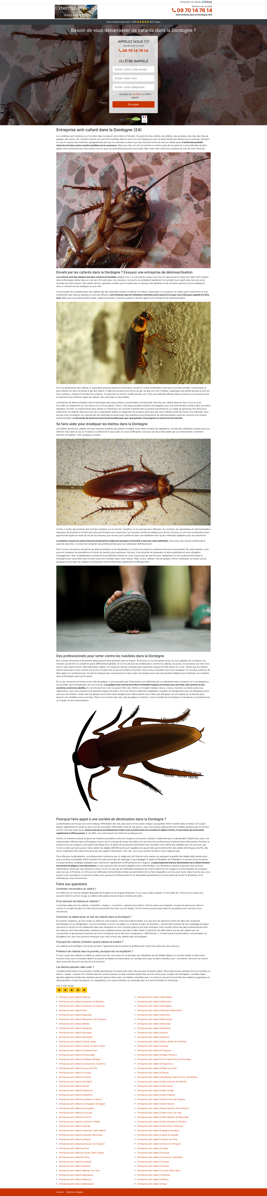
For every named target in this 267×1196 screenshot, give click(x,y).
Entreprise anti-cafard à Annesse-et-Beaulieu (81, 1001)
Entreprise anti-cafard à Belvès (74, 1023)
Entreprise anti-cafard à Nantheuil (154, 1028)
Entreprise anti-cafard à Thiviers (153, 1166)
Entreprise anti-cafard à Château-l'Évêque (80, 1059)
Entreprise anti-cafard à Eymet (74, 1086)
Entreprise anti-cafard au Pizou (74, 1157)
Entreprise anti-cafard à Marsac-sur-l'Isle (79, 1170)
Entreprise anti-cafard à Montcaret (154, 1001)
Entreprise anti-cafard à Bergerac (75, 1028)
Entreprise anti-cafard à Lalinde (74, 1126)
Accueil (60, 1192)
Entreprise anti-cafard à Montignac (155, 1006)
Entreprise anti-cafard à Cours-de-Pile (78, 1068)
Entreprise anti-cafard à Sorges (153, 1148)
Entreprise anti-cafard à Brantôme (76, 1037)
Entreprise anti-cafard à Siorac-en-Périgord (159, 1143)
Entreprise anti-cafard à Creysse (75, 1077)
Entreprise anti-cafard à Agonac (74, 997)
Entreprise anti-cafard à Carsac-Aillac (77, 1041)
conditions (137, 94)
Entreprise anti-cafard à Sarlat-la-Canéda (158, 1135)
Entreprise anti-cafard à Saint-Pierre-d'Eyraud (160, 1126)
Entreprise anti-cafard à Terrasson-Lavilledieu (160, 1157)
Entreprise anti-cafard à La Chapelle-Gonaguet (82, 1103)
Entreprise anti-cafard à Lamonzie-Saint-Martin (82, 1130)
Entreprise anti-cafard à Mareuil (74, 1166)
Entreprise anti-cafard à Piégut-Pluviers (157, 1055)
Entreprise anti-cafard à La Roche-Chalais (79, 1121)
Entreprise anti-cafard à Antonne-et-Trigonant (82, 1006)
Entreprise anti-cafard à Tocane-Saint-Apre (159, 1170)
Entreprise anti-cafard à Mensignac (155, 997)
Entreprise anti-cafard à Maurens (75, 1179)
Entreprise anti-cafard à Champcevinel (78, 1050)
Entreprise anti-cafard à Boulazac (75, 1032)
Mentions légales (74, 1192)
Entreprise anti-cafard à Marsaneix (76, 1175)
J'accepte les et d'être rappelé (135, 96)
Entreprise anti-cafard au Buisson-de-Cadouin (82, 1143)
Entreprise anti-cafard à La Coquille (76, 1108)
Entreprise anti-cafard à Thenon (153, 1161)
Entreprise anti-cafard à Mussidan (154, 1023)
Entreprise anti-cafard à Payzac (153, 1046)
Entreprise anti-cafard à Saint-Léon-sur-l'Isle (160, 1112)
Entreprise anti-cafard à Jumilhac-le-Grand (80, 1099)
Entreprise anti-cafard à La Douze (75, 1112)
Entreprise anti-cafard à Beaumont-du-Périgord (82, 1019)
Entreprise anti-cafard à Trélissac (154, 1175)
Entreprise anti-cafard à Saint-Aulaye (156, 1090)
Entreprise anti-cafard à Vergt (152, 1184)
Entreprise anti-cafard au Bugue (75, 1139)
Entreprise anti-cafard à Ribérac (153, 1072)
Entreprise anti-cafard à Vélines (153, 1179)
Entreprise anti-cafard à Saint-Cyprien (156, 1095)
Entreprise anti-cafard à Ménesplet (76, 1184)
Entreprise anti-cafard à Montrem (154, 1014)
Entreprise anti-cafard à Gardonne (76, 1090)
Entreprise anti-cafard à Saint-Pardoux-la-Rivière (162, 1121)
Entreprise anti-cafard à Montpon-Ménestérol (160, 1010)
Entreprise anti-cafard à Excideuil (75, 1081)
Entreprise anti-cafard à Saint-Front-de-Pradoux (161, 1099)
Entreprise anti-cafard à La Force (75, 1117)
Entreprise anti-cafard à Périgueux (154, 1050)
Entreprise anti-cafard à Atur (73, 1010)
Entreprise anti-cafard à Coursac (75, 1072)
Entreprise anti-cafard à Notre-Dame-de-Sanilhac (162, 1041)
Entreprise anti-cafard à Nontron (153, 1037)
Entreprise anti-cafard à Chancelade (77, 1055)
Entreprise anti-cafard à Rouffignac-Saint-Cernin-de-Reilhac (167, 1077)
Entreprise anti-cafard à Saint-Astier (155, 1086)
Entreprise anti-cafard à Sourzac (153, 1152)
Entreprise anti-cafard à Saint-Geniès (156, 1103)
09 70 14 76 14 (194, 10)
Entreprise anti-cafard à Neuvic (153, 1032)
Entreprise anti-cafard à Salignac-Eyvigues (159, 1130)
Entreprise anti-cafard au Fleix (74, 1148)
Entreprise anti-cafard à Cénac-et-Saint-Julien (82, 1046)
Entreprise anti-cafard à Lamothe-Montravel (80, 1135)
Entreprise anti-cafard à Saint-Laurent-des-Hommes (163, 1108)
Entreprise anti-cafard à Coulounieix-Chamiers (82, 1063)
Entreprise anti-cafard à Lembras (75, 1161)
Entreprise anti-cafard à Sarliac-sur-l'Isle (157, 1139)
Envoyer (133, 104)
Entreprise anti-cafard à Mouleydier (155, 1019)
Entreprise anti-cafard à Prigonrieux (155, 1063)
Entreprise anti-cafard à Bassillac (75, 1014)
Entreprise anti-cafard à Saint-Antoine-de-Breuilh (162, 1081)
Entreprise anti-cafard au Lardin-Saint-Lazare (81, 1152)
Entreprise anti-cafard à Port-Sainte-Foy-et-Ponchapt (164, 1059)
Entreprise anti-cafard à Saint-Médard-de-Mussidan (163, 1117)
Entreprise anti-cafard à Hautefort (75, 1095)
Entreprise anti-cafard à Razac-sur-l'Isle (157, 1068)
